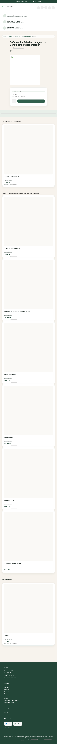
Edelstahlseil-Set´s (9, 437)
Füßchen (6, 635)
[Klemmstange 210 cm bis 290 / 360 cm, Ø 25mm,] (28, 284)
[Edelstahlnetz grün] (28, 473)
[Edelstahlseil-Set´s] (28, 410)
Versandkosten (22, 96)
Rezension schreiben (17, 47)
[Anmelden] (45, 7)
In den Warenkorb (31, 101)
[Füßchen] (28, 608)
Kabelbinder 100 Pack (10, 374)
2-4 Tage (20, 91)
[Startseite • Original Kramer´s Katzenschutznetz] (9, 8)
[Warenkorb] (49, 7)
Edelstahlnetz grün (9, 500)
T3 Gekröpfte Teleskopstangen (12, 563)
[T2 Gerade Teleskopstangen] (28, 149)
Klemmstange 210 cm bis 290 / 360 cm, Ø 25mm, (17, 311)
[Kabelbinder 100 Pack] (28, 347)
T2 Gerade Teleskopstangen (12, 176)
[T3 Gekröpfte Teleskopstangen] (28, 536)
